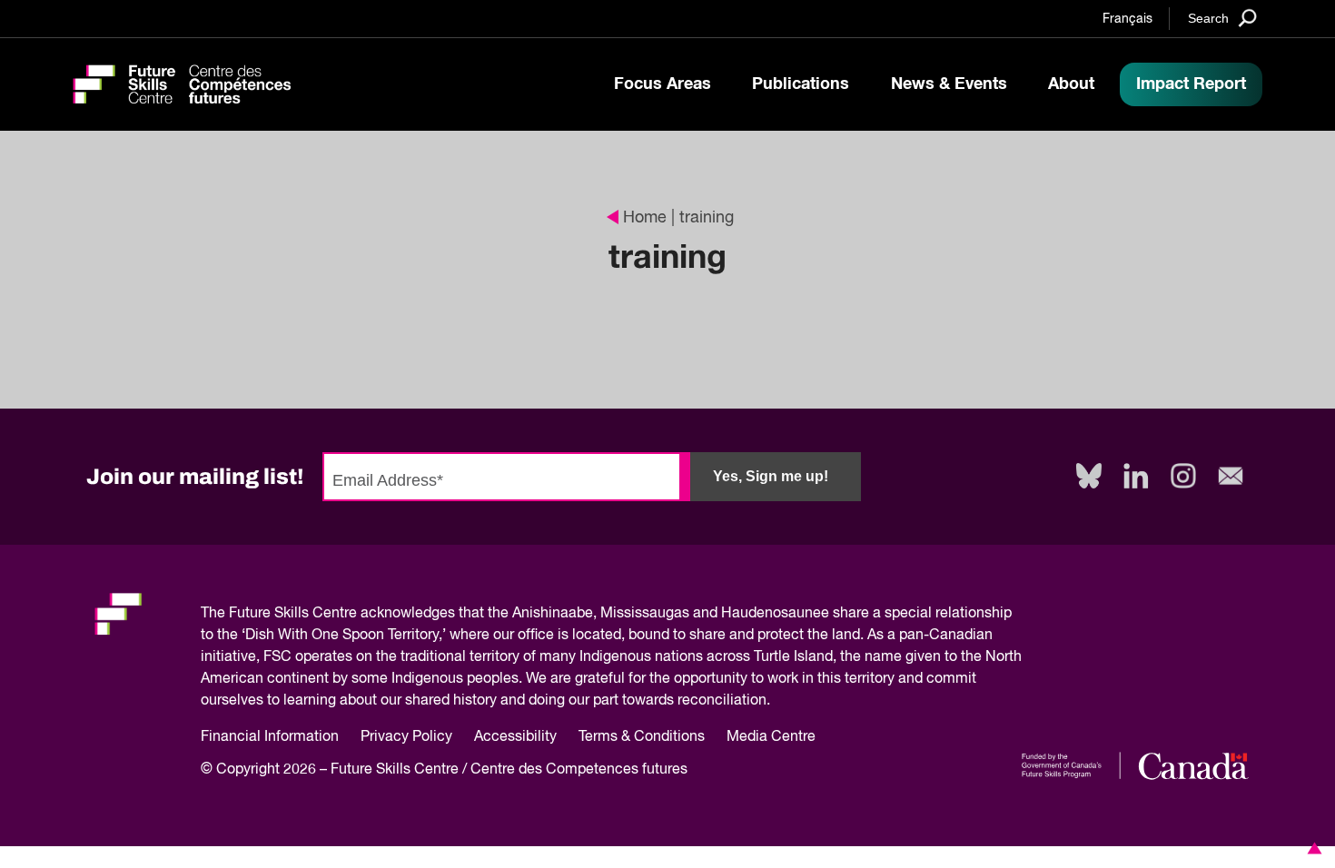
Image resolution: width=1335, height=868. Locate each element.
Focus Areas (662, 84)
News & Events (949, 84)
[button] (1311, 848)
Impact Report (1191, 84)
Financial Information (270, 737)
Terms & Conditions (641, 737)
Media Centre (771, 737)
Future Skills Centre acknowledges (342, 614)
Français (1127, 19)
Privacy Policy (406, 737)
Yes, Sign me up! (770, 476)
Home (645, 218)
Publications (800, 84)
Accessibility (515, 737)
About (1071, 84)
